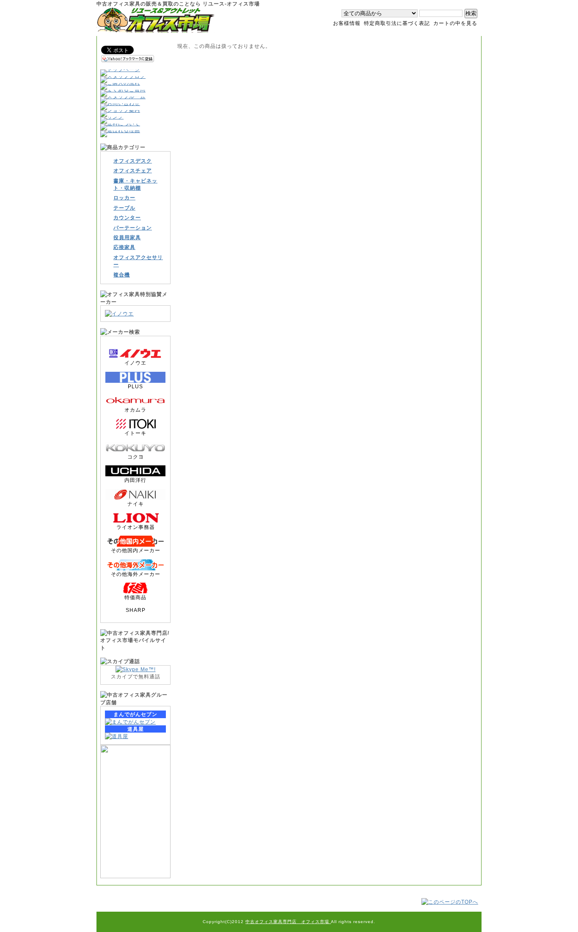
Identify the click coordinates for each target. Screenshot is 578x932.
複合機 (121, 274)
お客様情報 (347, 23)
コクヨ (135, 456)
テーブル (124, 207)
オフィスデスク (132, 160)
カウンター (127, 217)
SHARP (136, 610)
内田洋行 (135, 480)
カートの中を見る (455, 23)
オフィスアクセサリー (138, 260)
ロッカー (124, 197)
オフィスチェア (132, 170)
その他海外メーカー (135, 574)
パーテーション (132, 227)
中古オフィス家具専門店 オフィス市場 (288, 921)
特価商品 (135, 597)
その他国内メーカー (135, 550)
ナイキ (135, 503)
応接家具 (124, 247)
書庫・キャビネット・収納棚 (135, 184)
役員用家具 (127, 237)
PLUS (135, 386)
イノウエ (135, 362)
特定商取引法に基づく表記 (397, 23)
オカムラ (135, 409)
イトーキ (135, 433)
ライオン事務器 (135, 527)
